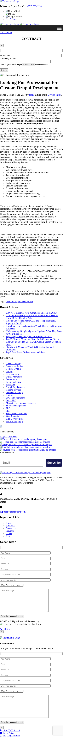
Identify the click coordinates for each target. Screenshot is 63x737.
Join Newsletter (7, 452)
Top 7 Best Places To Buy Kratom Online (25, 352)
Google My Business (15, 387)
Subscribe (54, 463)
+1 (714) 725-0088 (11, 735)
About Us (10, 525)
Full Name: (5, 55)
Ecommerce (11, 379)
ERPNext (10, 384)
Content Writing (13, 369)
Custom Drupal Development (19, 301)
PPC (8, 408)
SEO (8, 411)
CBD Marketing (13, 363)
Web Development (14, 419)
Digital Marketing (14, 376)
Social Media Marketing (17, 413)
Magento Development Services (20, 403)
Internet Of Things (14, 392)
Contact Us (11, 528)
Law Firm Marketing (15, 397)
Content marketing (14, 366)
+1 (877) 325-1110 (33, 6)
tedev (31, 95)
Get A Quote (12, 19)
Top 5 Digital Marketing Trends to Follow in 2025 (29, 336)
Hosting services (13, 390)
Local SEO (11, 400)
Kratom (9, 395)
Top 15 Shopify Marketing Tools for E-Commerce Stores (32, 339)
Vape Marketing (13, 416)
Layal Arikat (9, 733)
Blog (8, 536)
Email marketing (13, 382)
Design (9, 371)
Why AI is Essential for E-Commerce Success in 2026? (31, 313)
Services (10, 531)
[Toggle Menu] (59, 28)
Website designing (14, 421)
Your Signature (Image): (11, 64)
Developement (54, 95)
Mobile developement (16, 405)
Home (9, 523)
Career (9, 533)
